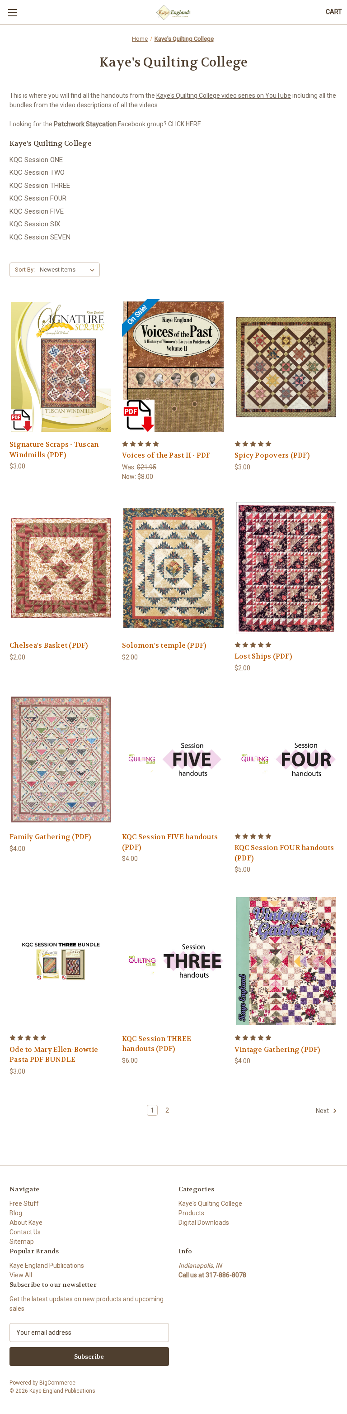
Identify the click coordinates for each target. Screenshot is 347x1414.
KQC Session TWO (37, 172)
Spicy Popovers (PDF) (271, 455)
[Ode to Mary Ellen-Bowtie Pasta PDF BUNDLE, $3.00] (61, 961)
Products (191, 1213)
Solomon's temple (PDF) (164, 645)
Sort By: (25, 269)
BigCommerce (57, 1383)
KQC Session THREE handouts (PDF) (156, 1044)
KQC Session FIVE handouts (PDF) (170, 842)
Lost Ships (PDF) (263, 656)
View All (20, 1275)
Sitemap (21, 1241)
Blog (15, 1213)
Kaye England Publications (46, 1265)
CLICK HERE (184, 124)
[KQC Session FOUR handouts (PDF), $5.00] (286, 759)
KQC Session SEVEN (39, 237)
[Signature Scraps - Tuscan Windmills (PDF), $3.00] (61, 367)
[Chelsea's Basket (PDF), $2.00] (61, 568)
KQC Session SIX (34, 224)
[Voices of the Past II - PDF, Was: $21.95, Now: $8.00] (173, 367)
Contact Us (25, 1232)
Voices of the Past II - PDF (166, 455)
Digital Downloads (203, 1222)
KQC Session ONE (36, 160)
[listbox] (68, 270)
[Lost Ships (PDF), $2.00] (286, 568)
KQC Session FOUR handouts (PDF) (284, 853)
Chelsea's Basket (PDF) (48, 645)
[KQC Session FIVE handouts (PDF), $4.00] (173, 759)
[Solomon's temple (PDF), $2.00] (173, 568)
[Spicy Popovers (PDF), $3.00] (286, 367)
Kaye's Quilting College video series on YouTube (223, 95)
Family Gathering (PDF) (50, 836)
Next (323, 1110)
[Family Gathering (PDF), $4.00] (61, 759)
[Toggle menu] (12, 12)
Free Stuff (24, 1203)
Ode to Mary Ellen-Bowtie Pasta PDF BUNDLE (53, 1055)
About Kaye (25, 1222)
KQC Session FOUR (37, 198)
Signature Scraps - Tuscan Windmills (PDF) (53, 449)
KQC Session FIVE (36, 211)
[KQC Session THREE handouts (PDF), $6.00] (173, 961)
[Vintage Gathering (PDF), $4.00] (286, 961)
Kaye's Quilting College (210, 1203)
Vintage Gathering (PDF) (277, 1049)
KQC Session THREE (39, 186)
